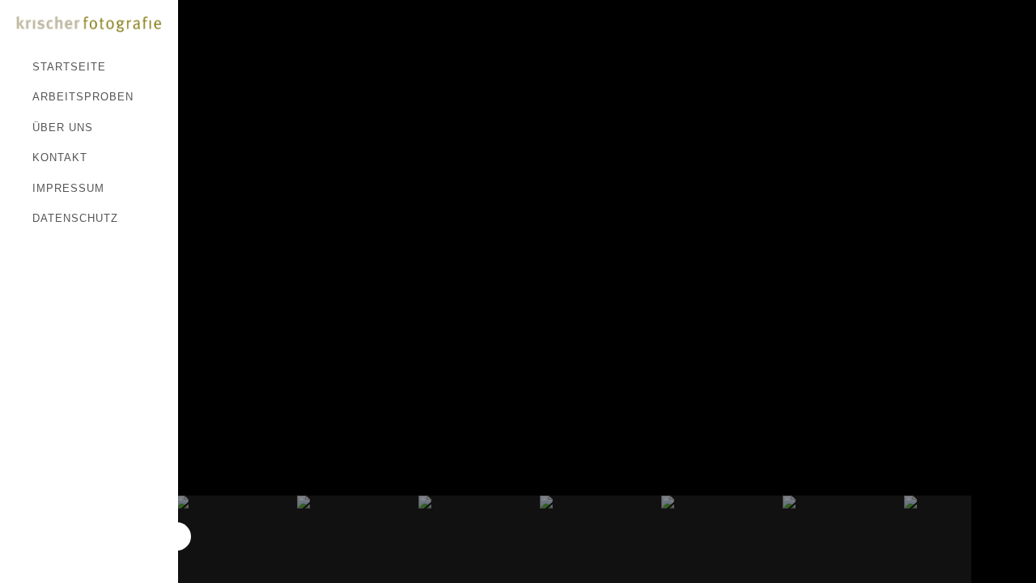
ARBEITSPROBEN (83, 97)
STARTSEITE (69, 67)
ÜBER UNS (62, 127)
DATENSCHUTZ (75, 218)
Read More (216, 34)
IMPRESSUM (68, 188)
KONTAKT (59, 157)
